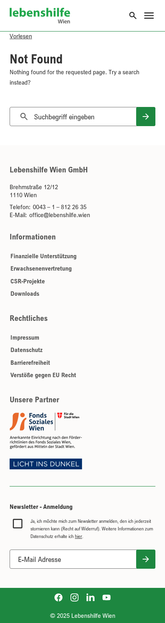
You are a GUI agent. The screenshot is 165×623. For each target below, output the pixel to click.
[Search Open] (133, 15)
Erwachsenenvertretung (41, 268)
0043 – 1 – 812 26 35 (60, 207)
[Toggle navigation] (149, 15)
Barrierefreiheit (30, 362)
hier (78, 536)
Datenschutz (26, 350)
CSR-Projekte (27, 281)
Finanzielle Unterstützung (43, 256)
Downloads (24, 293)
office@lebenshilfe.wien (59, 215)
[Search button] (145, 116)
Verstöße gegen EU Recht (43, 375)
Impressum (24, 337)
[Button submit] (145, 559)
